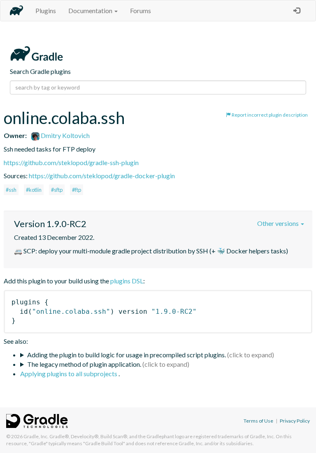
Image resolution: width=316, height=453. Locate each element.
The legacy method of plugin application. (84, 364)
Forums (140, 10)
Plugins (45, 10)
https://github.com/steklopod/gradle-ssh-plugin (71, 162)
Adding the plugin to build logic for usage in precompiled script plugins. (126, 355)
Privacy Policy (295, 421)
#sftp (57, 189)
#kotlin (34, 189)
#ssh (11, 189)
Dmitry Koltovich (65, 135)
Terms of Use (258, 421)
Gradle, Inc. (36, 436)
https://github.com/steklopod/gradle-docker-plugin (102, 175)
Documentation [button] (91, 10)
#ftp (76, 189)
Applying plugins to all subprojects (69, 373)
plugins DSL (126, 281)
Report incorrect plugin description (269, 115)
